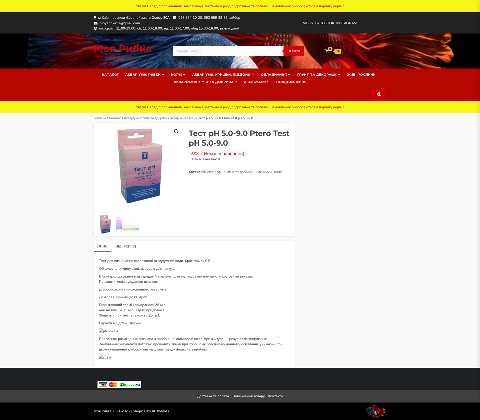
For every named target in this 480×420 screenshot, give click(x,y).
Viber (308, 23)
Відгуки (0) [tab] (126, 246)
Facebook (324, 23)
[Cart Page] (327, 51)
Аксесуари (255, 82)
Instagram (346, 23)
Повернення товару (248, 396)
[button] (176, 131)
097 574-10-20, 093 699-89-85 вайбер (209, 18)
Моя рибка (123, 48)
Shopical (139, 411)
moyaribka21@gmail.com (120, 23)
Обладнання (274, 74)
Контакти (275, 396)
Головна (100, 118)
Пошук (294, 51)
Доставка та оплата (213, 396)
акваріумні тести (182, 118)
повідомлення (291, 82)
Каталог (110, 74)
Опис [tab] (102, 246)
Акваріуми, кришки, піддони (221, 74)
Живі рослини (361, 74)
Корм (176, 74)
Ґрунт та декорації (316, 74)
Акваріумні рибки (142, 74)
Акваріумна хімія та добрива (204, 82)
